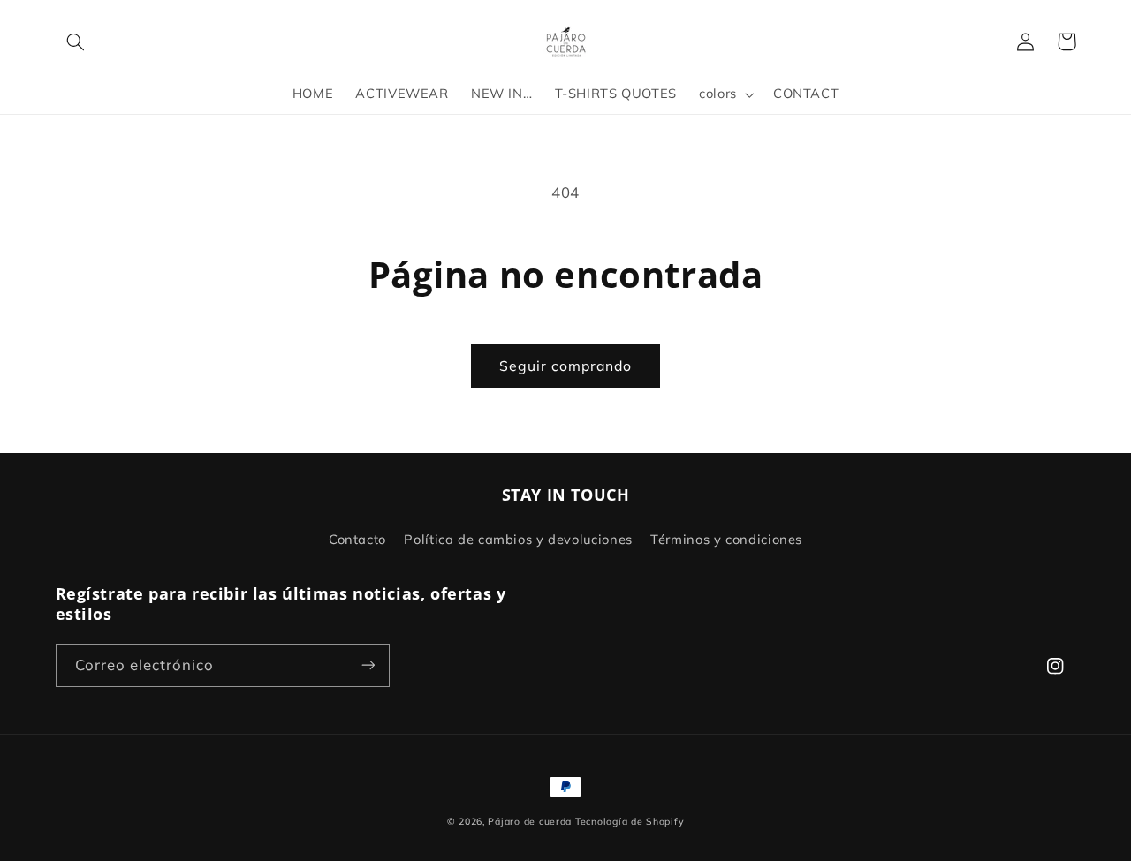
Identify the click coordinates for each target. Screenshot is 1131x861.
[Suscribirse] (367, 665)
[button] (76, 41)
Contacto (357, 539)
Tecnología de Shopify (629, 821)
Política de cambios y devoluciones (518, 539)
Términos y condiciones (726, 539)
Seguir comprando (566, 365)
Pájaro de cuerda (530, 821)
